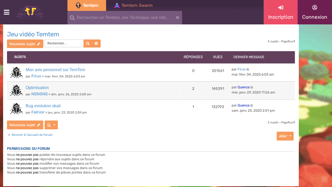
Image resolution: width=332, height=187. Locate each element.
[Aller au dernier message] (248, 69)
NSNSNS (39, 93)
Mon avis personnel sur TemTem (55, 70)
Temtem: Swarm (137, 5)
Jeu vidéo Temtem (33, 34)
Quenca (244, 87)
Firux (36, 76)
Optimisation (37, 87)
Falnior (38, 112)
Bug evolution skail (43, 106)
